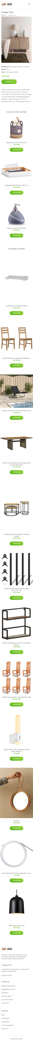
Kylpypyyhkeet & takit (8, 989)
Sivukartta (4, 1029)
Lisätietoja (9, 82)
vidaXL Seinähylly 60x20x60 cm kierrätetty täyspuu (16, 644)
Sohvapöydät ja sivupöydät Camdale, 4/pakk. (16, 535)
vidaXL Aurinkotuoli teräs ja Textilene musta (16, 410)
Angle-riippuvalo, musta (16, 925)
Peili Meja (16, 821)
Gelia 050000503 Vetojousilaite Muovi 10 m (16, 873)
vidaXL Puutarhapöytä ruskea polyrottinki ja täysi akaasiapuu (16, 464)
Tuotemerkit (5, 1003)
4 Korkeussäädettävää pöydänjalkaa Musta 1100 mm (16, 589)
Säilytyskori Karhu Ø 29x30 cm (16, 142)
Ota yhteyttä (5, 1018)
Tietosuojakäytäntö (7, 1025)
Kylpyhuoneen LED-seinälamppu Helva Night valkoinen (17, 750)
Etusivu (3, 15)
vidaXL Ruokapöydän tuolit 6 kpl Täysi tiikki (16, 697)
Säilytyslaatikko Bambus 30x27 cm (16, 185)
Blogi (3, 1015)
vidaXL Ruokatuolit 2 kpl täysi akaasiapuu (16, 358)
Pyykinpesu (5, 993)
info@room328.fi (6, 975)
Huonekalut (25, 67)
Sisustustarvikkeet (15, 67)
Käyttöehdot (5, 1022)
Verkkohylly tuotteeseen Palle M (16, 306)
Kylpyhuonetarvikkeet (8, 986)
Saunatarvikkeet (6, 996)
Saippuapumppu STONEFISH (16, 228)
